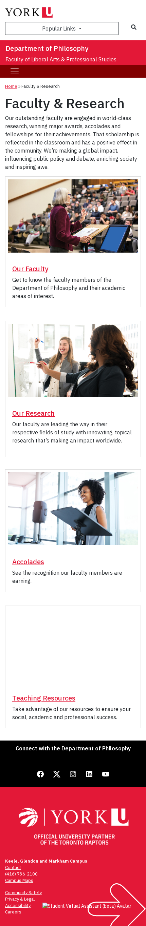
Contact (13, 867)
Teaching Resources (43, 698)
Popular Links (59, 28)
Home (11, 86)
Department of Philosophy (46, 48)
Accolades (28, 561)
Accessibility (18, 905)
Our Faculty (30, 268)
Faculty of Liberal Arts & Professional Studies (60, 59)
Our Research (33, 413)
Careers (13, 912)
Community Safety (23, 892)
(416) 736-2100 (21, 874)
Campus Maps (19, 880)
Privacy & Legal (20, 899)
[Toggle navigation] (14, 71)
